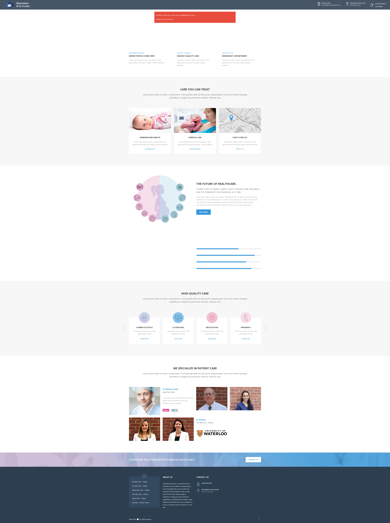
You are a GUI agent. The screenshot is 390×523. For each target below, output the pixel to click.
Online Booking (195, 149)
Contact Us (240, 149)
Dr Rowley (201, 419)
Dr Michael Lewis (170, 389)
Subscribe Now (150, 149)
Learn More (132, 339)
